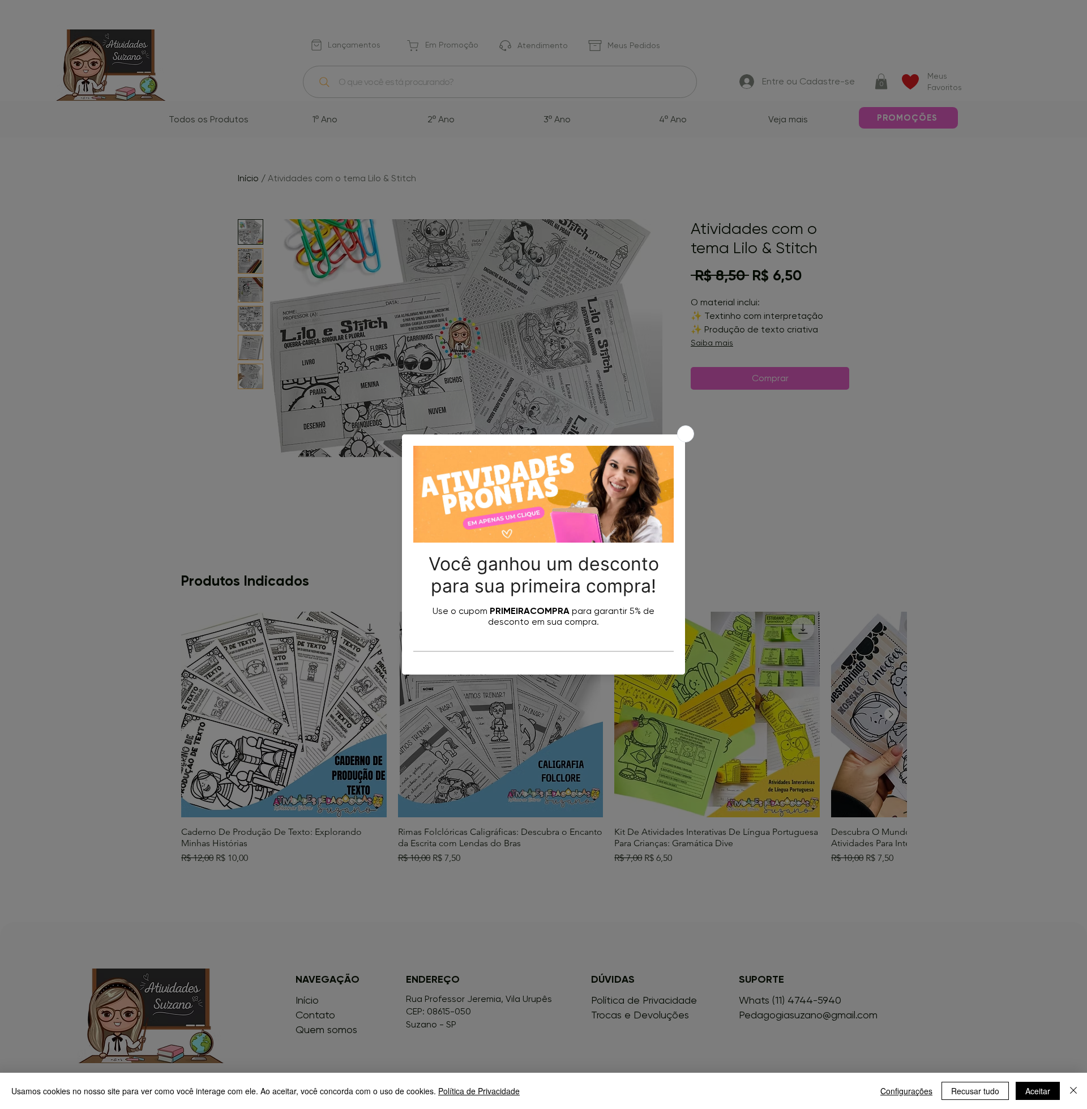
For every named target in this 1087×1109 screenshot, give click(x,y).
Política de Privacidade (479, 1091)
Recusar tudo (975, 1091)
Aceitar (1037, 1091)
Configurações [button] (906, 1091)
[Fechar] (1073, 1091)
